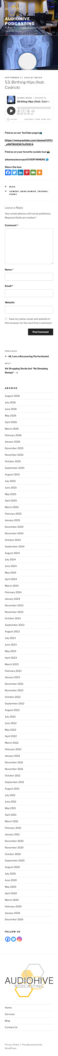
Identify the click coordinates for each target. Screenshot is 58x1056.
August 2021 (12, 788)
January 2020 (12, 913)
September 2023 (14, 625)
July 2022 (10, 716)
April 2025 (11, 500)
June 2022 (11, 723)
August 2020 (12, 867)
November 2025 (14, 454)
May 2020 (10, 886)
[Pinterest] (27, 172)
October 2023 (13, 618)
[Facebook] (8, 172)
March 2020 (12, 900)
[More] (39, 172)
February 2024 (13, 592)
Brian (38, 78)
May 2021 (10, 808)
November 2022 (14, 690)
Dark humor (28, 191)
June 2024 (11, 566)
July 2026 (10, 402)
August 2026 (12, 396)
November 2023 (14, 612)
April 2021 (10, 814)
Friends (43, 191)
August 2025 (12, 474)
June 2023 (11, 644)
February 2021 (13, 827)
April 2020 (11, 893)
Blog (12, 187)
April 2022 (11, 736)
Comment (11, 225)
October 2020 (13, 854)
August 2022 (12, 710)
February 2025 (13, 513)
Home (8, 1007)
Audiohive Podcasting (20, 21)
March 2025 (12, 507)
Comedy (14, 191)
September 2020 (14, 860)
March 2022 (12, 742)
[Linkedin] (20, 172)
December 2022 (14, 683)
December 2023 (14, 605)
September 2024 (14, 546)
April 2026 (11, 422)
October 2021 (12, 775)
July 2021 (10, 795)
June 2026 (11, 409)
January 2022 (12, 755)
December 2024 (14, 526)
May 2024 (10, 572)
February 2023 (13, 670)
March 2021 (11, 821)
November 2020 (14, 847)
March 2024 (12, 585)
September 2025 (14, 468)
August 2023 (12, 631)
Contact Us (11, 1027)
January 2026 (12, 441)
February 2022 (13, 749)
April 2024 (11, 579)
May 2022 (10, 729)
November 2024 (14, 533)
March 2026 (12, 428)
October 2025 (13, 461)
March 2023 (12, 664)
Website (10, 302)
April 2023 (11, 657)
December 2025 (14, 448)
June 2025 (11, 487)
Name (9, 269)
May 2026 (10, 415)
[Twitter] (14, 172)
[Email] (33, 172)
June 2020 (11, 880)
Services (10, 1014)
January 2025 (12, 520)
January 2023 (12, 677)
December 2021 (14, 762)
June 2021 (10, 801)
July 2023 (10, 638)
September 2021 (14, 782)
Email (9, 286)
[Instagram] (19, 939)
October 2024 (13, 540)
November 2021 (14, 769)
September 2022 (14, 703)
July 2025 (10, 481)
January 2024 (12, 598)
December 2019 (14, 919)
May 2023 (10, 651)
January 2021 (12, 834)
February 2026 (13, 435)
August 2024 (12, 553)
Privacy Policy (12, 1044)
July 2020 (10, 873)
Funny (13, 194)
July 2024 (10, 559)
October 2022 (13, 697)
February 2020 (13, 906)
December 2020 (14, 841)
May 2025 (10, 494)
